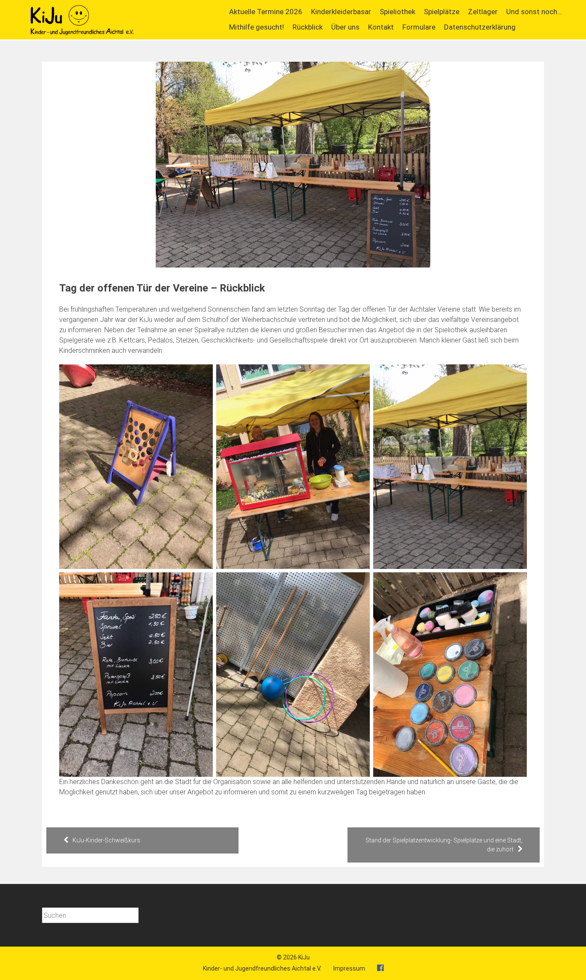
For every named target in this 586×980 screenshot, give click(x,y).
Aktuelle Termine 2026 (265, 11)
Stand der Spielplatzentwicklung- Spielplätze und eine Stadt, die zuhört (444, 845)
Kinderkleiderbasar (341, 11)
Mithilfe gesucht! (256, 27)
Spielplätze (441, 11)
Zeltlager (483, 11)
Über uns (345, 27)
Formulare (418, 27)
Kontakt (381, 27)
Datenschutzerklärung (480, 27)
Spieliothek (397, 11)
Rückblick (308, 27)
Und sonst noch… (534, 11)
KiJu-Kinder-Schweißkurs (106, 840)
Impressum (349, 968)
